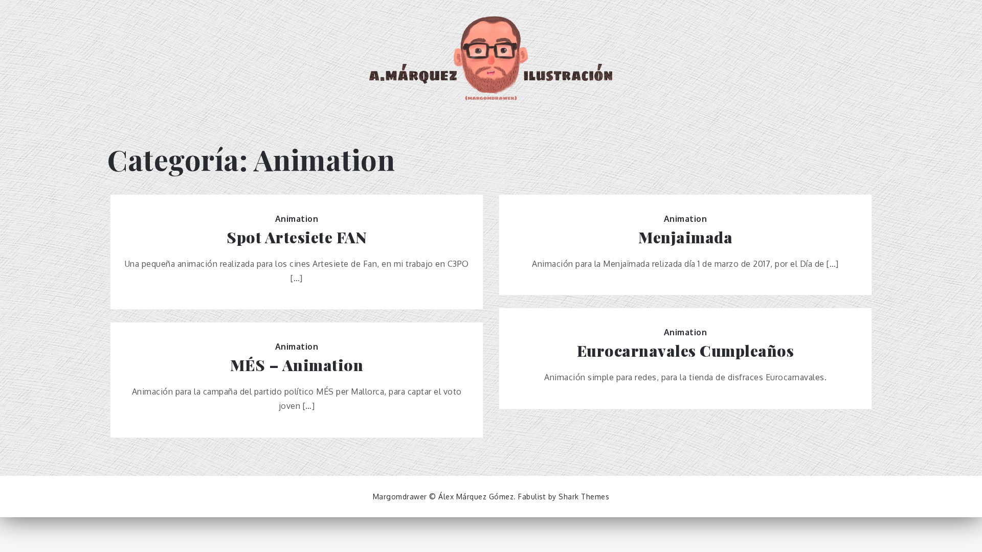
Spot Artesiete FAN (297, 237)
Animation (297, 219)
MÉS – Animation (297, 365)
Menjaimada (685, 237)
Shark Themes (584, 496)
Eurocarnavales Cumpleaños (685, 351)
